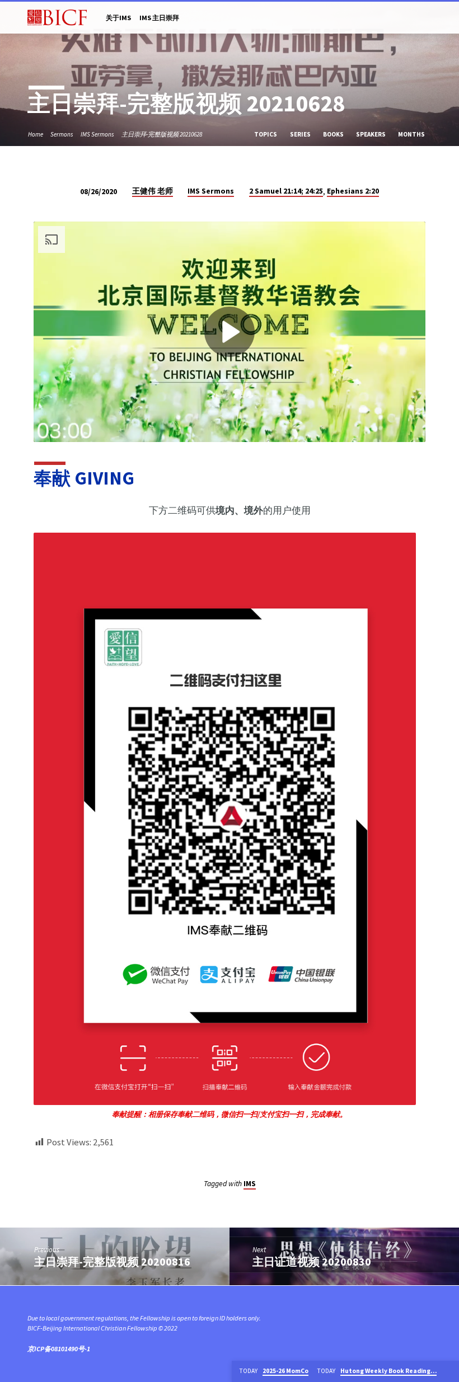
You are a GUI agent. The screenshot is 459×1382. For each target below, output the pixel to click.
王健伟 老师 (152, 191)
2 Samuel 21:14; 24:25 (286, 191)
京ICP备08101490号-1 (58, 1349)
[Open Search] (427, 18)
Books (334, 134)
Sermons (61, 134)
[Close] (449, 1371)
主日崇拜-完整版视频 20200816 (112, 1261)
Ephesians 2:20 (353, 191)
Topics (266, 134)
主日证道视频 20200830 (311, 1261)
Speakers (371, 134)
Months (412, 134)
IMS (249, 1183)
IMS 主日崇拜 (159, 17)
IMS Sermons (97, 134)
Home (35, 134)
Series (301, 134)
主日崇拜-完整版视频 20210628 (161, 134)
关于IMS (118, 17)
